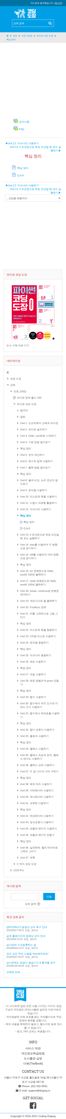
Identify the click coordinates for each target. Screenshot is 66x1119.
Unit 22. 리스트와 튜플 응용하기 (38, 629)
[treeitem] (33, 372)
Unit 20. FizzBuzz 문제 (33, 607)
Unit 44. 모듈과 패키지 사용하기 (38, 828)
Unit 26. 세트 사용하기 (33, 661)
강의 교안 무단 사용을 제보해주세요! (27, 953)
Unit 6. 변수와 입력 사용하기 (36, 461)
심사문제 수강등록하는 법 (21, 944)
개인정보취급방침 (33, 1053)
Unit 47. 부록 (27, 857)
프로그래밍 (20, 391)
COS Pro (19, 870)
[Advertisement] (33, 80)
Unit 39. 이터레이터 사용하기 (37, 790)
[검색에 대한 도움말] (39, 903)
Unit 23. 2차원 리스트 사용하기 (38, 636)
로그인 (58, 3)
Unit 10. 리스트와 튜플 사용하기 (38, 496)
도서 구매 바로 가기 (17, 345)
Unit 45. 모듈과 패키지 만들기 (37, 834)
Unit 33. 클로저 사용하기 (34, 736)
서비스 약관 (33, 1048)
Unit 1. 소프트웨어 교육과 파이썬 (39, 423)
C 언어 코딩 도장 (26, 863)
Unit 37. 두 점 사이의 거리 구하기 (39, 771)
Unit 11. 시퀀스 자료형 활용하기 (38, 502)
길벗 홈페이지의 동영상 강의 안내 (25, 935)
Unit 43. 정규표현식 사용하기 (37, 822)
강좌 (12, 385)
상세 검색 (30, 903)
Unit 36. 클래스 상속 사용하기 (37, 765)
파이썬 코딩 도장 (26, 404)
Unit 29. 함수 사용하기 (33, 697)
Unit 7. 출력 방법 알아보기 (35, 467)
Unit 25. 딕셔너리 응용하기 (35, 655)
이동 (49, 896)
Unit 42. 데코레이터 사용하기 (37, 815)
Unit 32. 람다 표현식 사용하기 (37, 729)
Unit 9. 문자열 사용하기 (33, 490)
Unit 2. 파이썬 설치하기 (33, 429)
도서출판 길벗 (33, 1058)
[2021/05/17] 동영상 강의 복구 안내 (26, 927)
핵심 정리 (25, 448)
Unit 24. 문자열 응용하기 (34, 642)
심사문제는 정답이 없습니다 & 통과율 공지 (30, 962)
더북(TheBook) (33, 1063)
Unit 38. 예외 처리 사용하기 (36, 784)
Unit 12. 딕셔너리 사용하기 (22, 143)
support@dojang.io (39, 1090)
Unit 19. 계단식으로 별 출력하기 (38, 600)
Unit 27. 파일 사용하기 (33, 674)
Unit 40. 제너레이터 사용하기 (37, 796)
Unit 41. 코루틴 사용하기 (34, 803)
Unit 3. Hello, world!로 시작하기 (38, 435)
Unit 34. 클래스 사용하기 (34, 748)
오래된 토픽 (13, 972)
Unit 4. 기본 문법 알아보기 (35, 442)
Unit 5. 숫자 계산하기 (32, 454)
